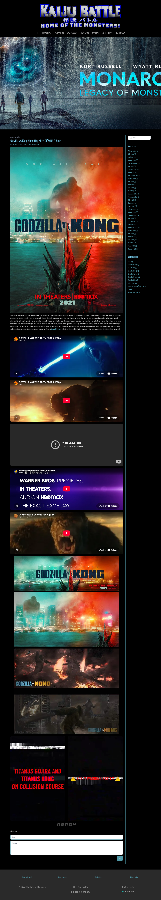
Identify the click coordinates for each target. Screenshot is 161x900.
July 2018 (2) (132, 200)
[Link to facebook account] (72, 892)
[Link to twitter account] (76, 892)
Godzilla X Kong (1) (133, 280)
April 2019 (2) (132, 191)
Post (120, 858)
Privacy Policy (134, 877)
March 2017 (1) (132, 206)
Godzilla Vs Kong (34, 144)
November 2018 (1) (134, 197)
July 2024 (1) (132, 154)
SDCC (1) (130, 289)
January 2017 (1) (133, 212)
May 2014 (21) (132, 240)
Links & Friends (62, 877)
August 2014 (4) (133, 231)
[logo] (80, 16)
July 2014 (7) (132, 234)
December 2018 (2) (133, 194)
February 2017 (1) (133, 209)
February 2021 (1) (133, 169)
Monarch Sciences (56, 329)
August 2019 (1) (133, 178)
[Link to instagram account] (84, 892)
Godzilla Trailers (23, 144)
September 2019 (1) (134, 175)
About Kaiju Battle (27, 877)
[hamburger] (15, 3)
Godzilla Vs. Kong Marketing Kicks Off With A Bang (35, 140)
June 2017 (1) (132, 203)
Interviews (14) (132, 283)
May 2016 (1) (132, 218)
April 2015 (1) (132, 224)
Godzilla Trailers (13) (134, 274)
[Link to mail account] (88, 892)
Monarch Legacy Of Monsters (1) (137, 286)
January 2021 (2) (133, 172)
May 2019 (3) (132, 188)
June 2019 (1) (132, 185)
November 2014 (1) (134, 227)
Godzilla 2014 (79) (133, 265)
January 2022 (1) (133, 160)
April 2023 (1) (132, 157)
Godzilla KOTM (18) (133, 271)
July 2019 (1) (132, 182)
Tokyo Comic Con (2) (134, 292)
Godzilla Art (13, 144)
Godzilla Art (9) (132, 268)
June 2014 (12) (132, 237)
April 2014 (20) (132, 243)
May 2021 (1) (132, 166)
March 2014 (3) (132, 246)
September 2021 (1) (134, 163)
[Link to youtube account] (80, 892)
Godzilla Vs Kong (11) (134, 277)
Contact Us (98, 877)
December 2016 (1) (133, 215)
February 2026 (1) (133, 151)
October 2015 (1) (133, 221)
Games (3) (131, 262)
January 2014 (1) (133, 249)
